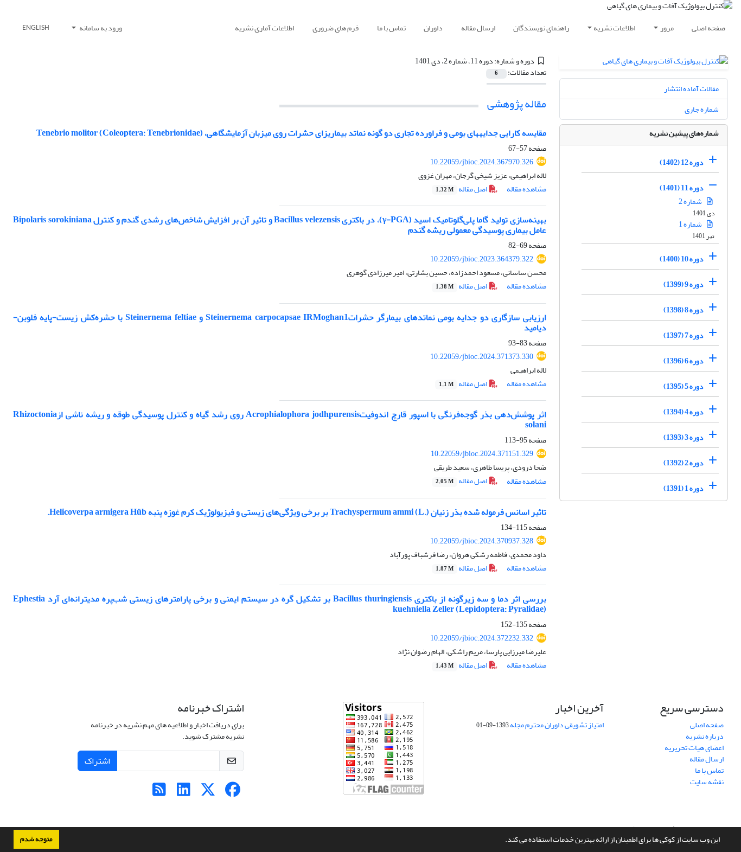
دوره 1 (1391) (683, 488)
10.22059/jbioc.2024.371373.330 (481, 356)
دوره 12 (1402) (682, 162)
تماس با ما (391, 28)
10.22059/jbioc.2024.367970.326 (481, 162)
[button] (502, 840)
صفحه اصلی (708, 28)
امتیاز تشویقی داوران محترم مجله (557, 725)
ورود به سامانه (100, 28)
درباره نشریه (705, 736)
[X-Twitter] (208, 792)
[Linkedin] (183, 792)
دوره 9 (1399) (683, 284)
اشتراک (97, 761)
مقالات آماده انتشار (691, 88)
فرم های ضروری (335, 28)
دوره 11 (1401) (682, 188)
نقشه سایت (707, 781)
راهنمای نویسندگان (541, 28)
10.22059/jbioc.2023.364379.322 (481, 259)
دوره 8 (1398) (683, 310)
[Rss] (159, 792)
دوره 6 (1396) (683, 361)
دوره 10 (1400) (682, 259)
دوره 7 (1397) (683, 335)
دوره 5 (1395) (683, 386)
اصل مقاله (462, 189)
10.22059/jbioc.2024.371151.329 (482, 453)
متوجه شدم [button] (36, 838)
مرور (667, 28)
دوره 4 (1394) (683, 412)
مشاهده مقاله (526, 189)
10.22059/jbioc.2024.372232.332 (481, 638)
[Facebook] (232, 792)
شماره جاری (702, 109)
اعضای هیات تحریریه (694, 747)
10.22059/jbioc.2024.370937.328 (481, 541)
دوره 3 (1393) (683, 437)
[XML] (409, 61)
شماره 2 (691, 201)
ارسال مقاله (478, 28)
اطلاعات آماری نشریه (264, 28)
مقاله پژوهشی (516, 103)
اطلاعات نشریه (614, 28)
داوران (433, 28)
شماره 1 (691, 224)
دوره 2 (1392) (683, 463)
